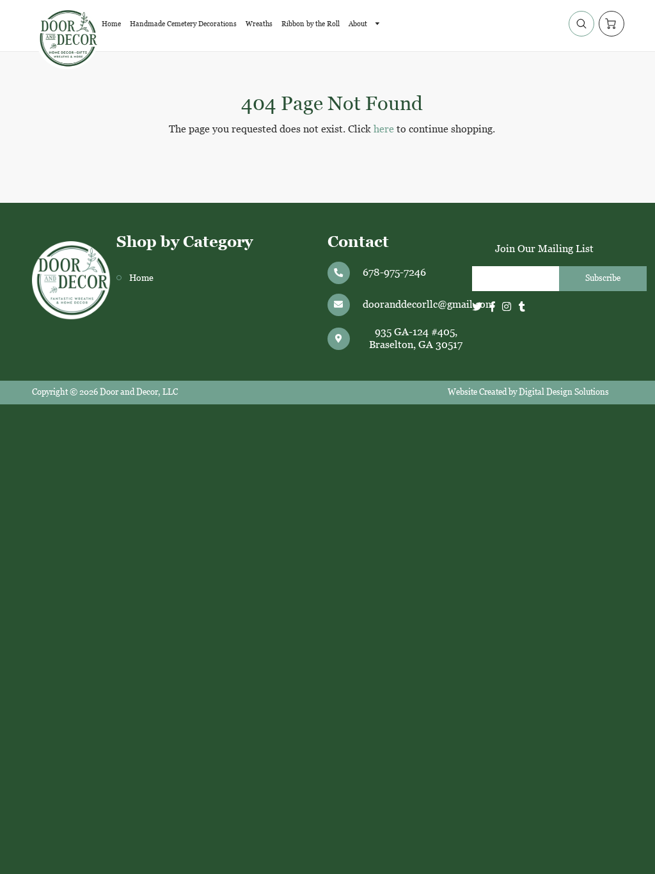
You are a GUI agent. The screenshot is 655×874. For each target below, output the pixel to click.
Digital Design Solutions (564, 392)
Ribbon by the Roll (310, 24)
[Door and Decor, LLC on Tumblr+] (522, 307)
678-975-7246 (394, 272)
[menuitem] (111, 23)
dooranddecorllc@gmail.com (428, 304)
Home (111, 24)
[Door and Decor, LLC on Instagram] (506, 307)
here (384, 129)
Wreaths (259, 24)
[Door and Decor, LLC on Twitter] (477, 307)
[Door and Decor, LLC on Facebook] (492, 307)
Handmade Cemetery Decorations (183, 24)
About (359, 24)
